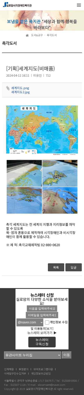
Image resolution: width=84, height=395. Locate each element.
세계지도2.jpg (20, 92)
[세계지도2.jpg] (42, 186)
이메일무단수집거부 (15, 373)
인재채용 (9, 369)
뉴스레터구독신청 (42, 342)
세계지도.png (20, 88)
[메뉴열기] (79, 5)
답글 (73, 267)
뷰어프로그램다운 (43, 369)
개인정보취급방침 (41, 373)
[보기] (49, 328)
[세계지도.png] (42, 130)
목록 (56, 267)
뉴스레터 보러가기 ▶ (42, 332)
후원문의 (24, 369)
